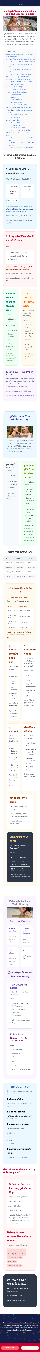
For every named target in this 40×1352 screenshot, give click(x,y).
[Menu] (2, 3)
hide (14, 51)
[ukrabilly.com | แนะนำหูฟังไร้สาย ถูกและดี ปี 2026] (21, 3)
